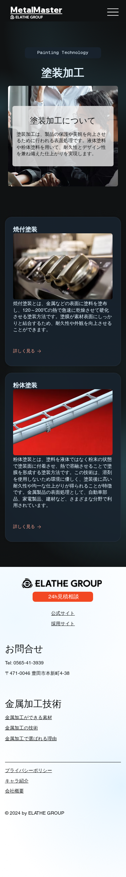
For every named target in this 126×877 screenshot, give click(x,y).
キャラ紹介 (17, 780)
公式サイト (63, 613)
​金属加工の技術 (21, 727)
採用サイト (63, 623)
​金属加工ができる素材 (28, 717)
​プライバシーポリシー (28, 770)
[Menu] (113, 12)
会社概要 (14, 791)
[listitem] (63, 291)
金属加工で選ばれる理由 (31, 738)
